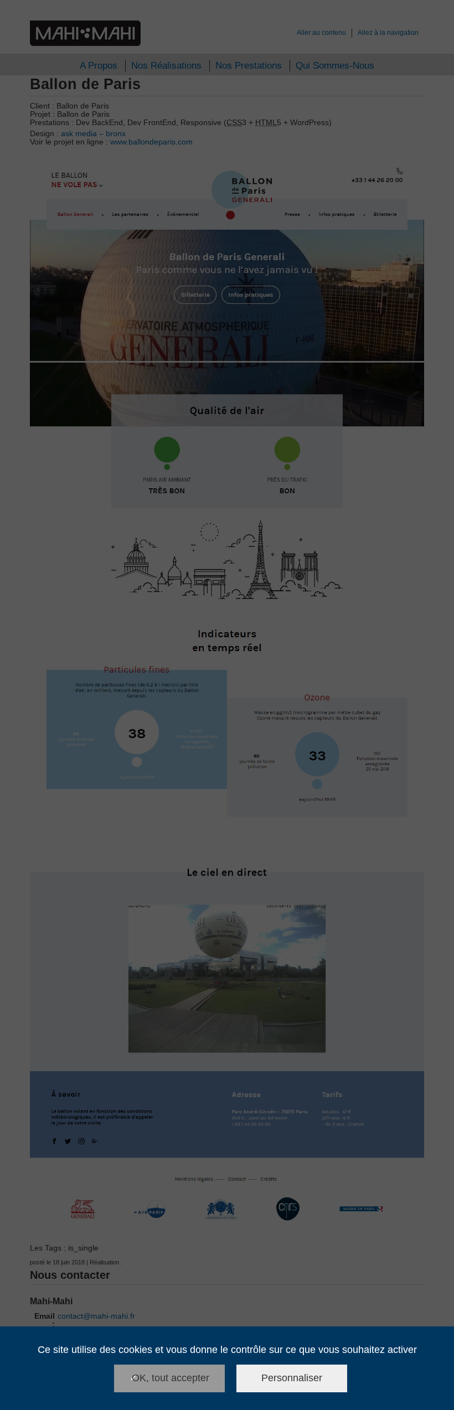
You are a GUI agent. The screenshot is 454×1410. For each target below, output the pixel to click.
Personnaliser (291, 1377)
